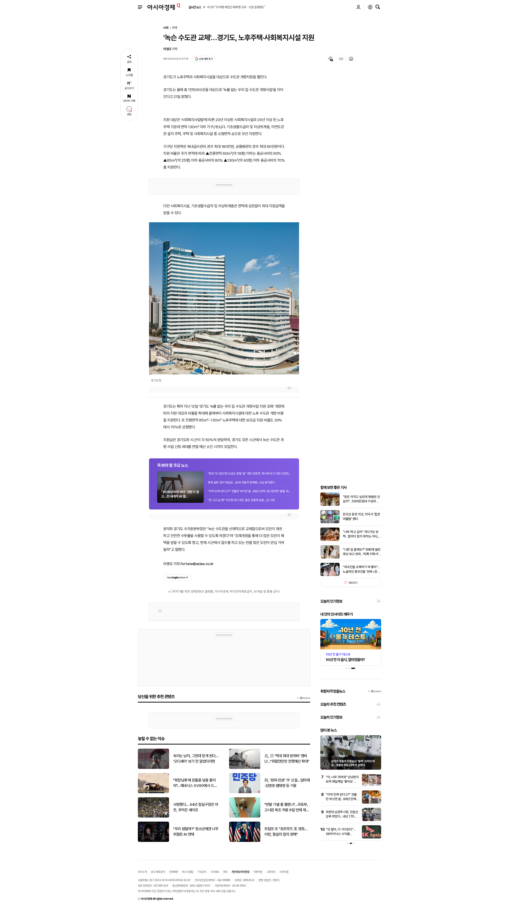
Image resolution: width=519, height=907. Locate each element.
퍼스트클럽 (187, 872)
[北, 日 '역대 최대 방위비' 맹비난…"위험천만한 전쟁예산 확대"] (244, 767)
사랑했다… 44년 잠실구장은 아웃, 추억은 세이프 (195, 807)
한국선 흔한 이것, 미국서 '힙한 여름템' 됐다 (361, 516)
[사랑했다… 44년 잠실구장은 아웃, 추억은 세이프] (153, 816)
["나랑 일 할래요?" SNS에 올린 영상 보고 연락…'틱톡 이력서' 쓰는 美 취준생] (330, 557)
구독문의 (201, 872)
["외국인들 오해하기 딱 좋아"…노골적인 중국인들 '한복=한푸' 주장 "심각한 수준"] (330, 575)
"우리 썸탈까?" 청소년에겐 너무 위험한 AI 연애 (195, 831)
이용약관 (257, 872)
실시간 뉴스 (195, 7)
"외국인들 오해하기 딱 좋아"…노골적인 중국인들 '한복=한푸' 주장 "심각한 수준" (362, 569)
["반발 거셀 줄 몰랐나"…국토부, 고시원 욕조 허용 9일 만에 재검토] (244, 816)
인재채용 (173, 872)
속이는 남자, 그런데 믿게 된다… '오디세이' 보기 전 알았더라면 (195, 758)
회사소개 (142, 872)
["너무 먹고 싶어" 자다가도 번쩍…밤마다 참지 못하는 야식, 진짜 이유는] (330, 540)
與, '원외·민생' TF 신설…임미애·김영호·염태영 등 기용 (287, 783)
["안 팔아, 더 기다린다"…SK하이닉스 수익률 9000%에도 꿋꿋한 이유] (371, 837)
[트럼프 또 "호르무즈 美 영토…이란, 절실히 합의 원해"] (244, 841)
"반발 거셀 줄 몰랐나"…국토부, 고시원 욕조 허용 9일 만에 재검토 (286, 807)
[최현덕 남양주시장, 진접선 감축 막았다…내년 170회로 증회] (371, 820)
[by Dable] (303, 698)
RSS (225, 872)
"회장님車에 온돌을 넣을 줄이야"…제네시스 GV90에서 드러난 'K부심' (195, 783)
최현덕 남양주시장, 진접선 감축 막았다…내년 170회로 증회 (342, 816)
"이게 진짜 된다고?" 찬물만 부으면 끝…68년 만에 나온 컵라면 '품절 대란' (249, 491)
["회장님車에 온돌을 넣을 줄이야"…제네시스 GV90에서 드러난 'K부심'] (153, 792)
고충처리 (270, 872)
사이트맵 (283, 872)
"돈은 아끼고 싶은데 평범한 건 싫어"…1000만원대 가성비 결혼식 (361, 499)
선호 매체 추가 (206, 58)
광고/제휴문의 (158, 872)
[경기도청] (224, 298)
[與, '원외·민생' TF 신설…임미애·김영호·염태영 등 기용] (244, 792)
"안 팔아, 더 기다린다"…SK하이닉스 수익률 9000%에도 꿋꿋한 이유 (341, 833)
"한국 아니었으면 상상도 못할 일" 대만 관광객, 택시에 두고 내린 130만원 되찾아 (249, 473)
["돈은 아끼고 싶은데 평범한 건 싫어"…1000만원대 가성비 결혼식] (330, 504)
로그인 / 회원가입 (358, 7)
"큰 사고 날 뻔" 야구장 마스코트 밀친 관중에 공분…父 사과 (241, 500)
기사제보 (214, 872)
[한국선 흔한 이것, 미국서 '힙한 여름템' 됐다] (330, 522)
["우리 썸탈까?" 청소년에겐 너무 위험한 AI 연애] (153, 841)
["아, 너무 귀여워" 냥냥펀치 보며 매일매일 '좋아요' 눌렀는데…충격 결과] (371, 785)
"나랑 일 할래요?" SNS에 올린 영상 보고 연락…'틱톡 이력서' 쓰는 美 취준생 (362, 551)
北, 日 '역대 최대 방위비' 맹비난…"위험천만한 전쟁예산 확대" (286, 758)
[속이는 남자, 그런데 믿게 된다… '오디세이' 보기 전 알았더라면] (153, 767)
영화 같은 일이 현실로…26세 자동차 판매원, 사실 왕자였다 (241, 482)
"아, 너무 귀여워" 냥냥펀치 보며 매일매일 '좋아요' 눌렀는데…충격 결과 (342, 781)
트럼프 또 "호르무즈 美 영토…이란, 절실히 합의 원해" (286, 831)
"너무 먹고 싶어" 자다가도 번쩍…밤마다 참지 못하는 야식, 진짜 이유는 (361, 534)
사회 (165, 27)
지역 (174, 27)
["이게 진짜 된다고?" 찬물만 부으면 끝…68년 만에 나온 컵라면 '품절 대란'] (371, 802)
